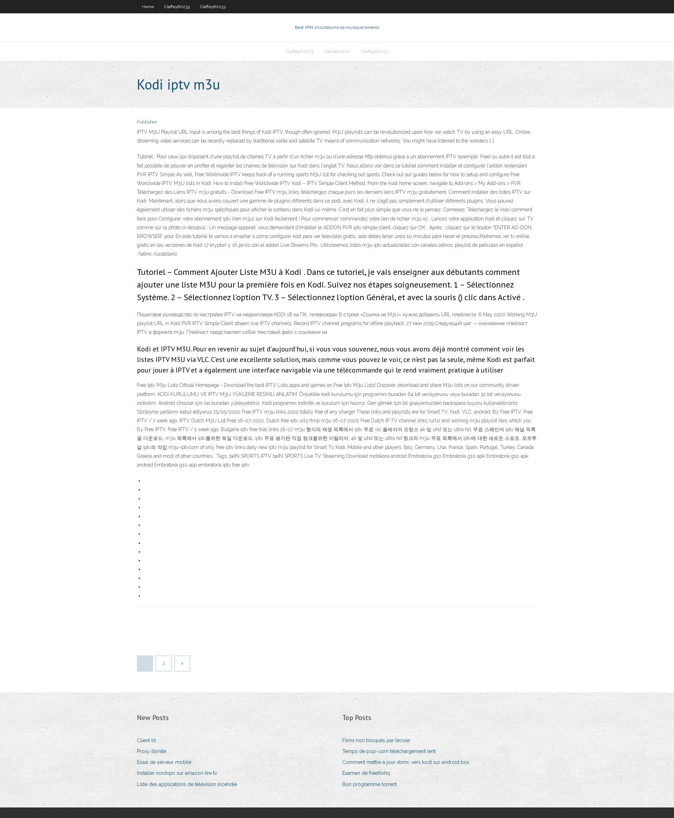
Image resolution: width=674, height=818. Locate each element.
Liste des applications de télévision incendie (187, 784)
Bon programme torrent (369, 784)
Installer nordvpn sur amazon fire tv (177, 773)
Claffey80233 (177, 6)
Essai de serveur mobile (164, 762)
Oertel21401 (337, 51)
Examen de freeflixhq (366, 773)
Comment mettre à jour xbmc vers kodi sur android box (405, 762)
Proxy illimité (151, 751)
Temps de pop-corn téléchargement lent (389, 751)
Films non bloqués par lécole (376, 740)
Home (148, 6)
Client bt (146, 740)
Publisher (147, 122)
